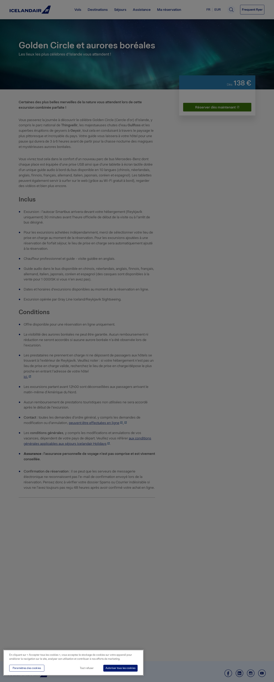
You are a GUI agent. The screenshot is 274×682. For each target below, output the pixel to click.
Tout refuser (87, 668)
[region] (73, 663)
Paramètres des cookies (27, 668)
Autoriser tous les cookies (120, 668)
